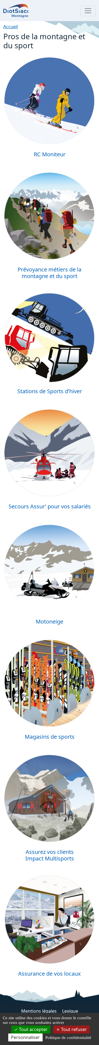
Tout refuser (73, 1029)
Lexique (70, 1011)
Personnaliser (25, 1037)
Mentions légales (39, 1011)
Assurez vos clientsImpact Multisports (49, 855)
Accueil (10, 27)
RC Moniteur (49, 154)
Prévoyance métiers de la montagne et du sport (49, 273)
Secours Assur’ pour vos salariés (50, 506)
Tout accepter (33, 1029)
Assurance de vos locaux (49, 973)
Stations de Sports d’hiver (49, 391)
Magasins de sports (50, 736)
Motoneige (49, 621)
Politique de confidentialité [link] (68, 1037)
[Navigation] (88, 10)
